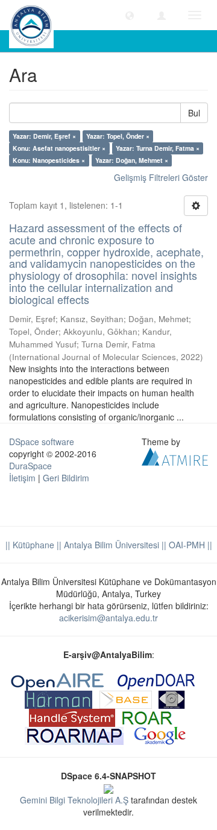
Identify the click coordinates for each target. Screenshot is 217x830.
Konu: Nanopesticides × (49, 160)
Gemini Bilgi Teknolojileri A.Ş (74, 800)
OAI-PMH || (189, 545)
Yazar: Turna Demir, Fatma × (158, 148)
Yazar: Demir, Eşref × (44, 136)
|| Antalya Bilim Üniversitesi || (110, 545)
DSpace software (41, 442)
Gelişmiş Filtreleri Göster (161, 177)
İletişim (22, 478)
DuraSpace (30, 466)
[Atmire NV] (175, 455)
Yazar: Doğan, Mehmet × (131, 160)
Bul (194, 113)
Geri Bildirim (66, 478)
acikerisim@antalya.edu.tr (108, 618)
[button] (129, 15)
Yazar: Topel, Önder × (117, 136)
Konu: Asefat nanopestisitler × (59, 148)
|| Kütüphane (29, 545)
